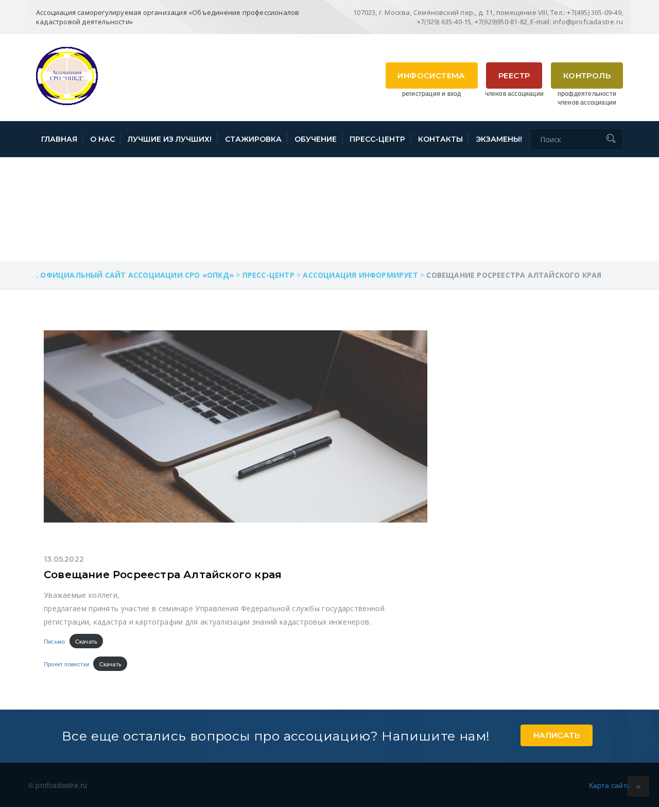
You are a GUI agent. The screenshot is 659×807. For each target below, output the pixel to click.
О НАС (102, 139)
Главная (59, 139)
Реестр (514, 75)
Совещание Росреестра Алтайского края (163, 574)
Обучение (315, 139)
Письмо (54, 641)
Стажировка (253, 139)
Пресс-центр (377, 139)
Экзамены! (499, 139)
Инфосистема (431, 75)
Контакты (440, 139)
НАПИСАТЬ (556, 735)
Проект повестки (66, 664)
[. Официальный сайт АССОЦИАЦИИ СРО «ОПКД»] (67, 75)
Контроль (587, 75)
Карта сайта (610, 785)
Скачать (86, 641)
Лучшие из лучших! (170, 139)
